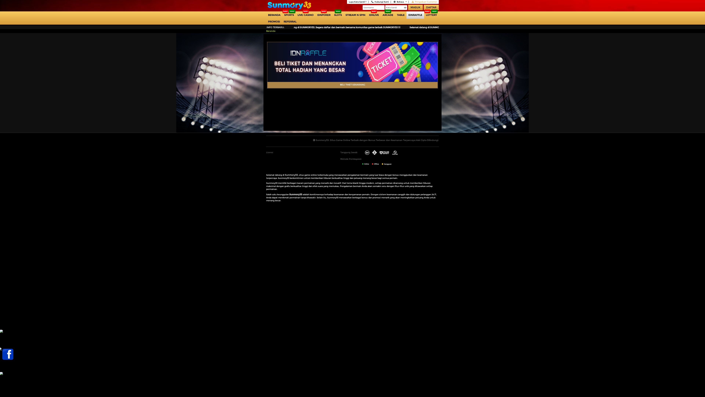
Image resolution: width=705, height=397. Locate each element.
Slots (338, 14)
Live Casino (306, 14)
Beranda (274, 14)
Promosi (274, 21)
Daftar (431, 7)
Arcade (388, 14)
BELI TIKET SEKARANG (352, 84)
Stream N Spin (355, 14)
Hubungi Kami (382, 2)
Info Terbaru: (275, 27)
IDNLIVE (374, 14)
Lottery (431, 14)
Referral (290, 21)
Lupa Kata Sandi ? (357, 2)
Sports (289, 14)
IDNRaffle (415, 14)
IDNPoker (323, 14)
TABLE (401, 14)
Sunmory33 (291, 175)
